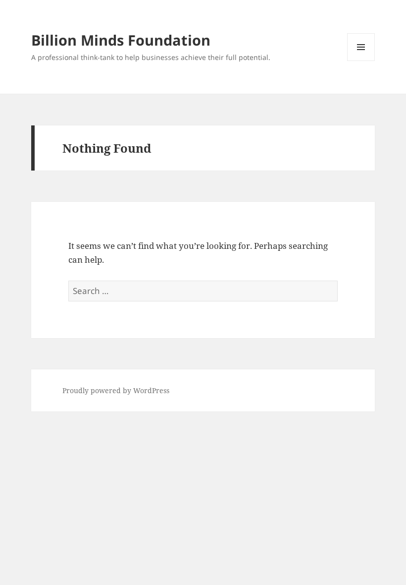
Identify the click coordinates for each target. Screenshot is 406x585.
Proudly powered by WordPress (115, 390)
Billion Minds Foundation (120, 40)
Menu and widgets (361, 60)
